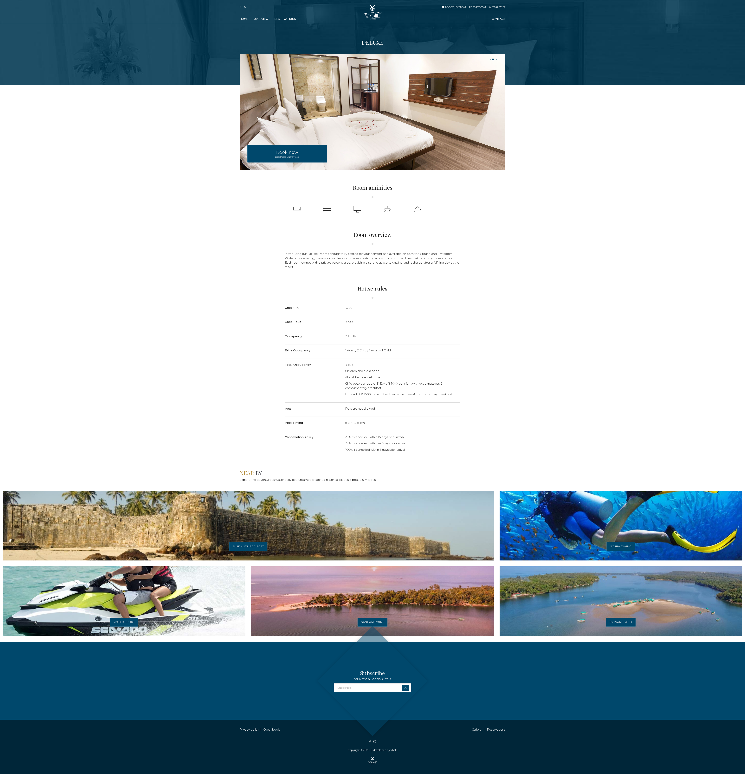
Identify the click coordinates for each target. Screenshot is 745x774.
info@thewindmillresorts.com (465, 7)
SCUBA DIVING (621, 546)
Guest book (271, 729)
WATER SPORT (124, 622)
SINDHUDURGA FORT (248, 546)
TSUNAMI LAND (621, 622)
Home (244, 18)
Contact (498, 18)
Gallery (476, 729)
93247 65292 (498, 7)
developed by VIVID (385, 750)
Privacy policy (249, 729)
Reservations (285, 18)
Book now (287, 154)
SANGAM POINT (372, 622)
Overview (261, 18)
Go (405, 687)
